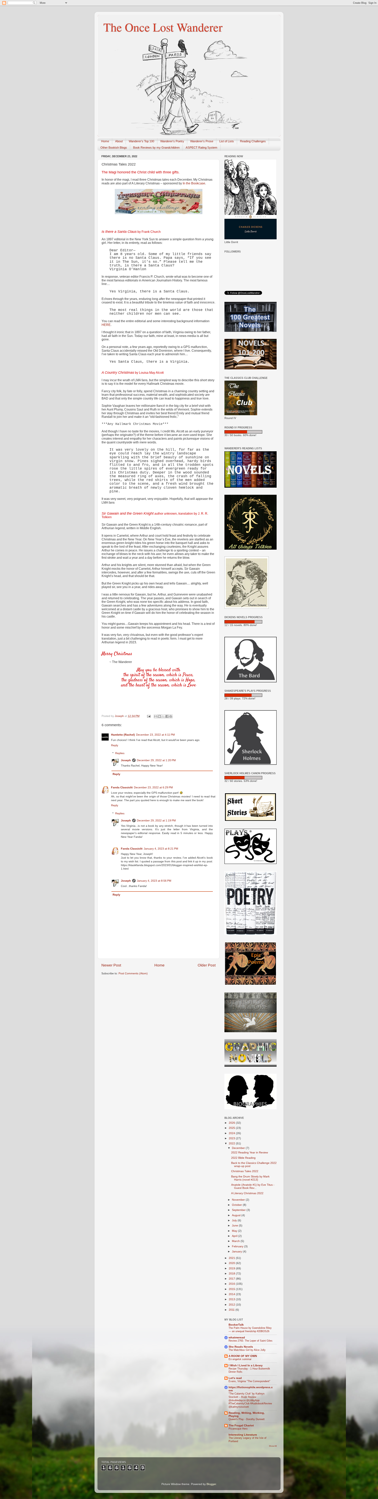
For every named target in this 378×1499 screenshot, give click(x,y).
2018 (232, 1273)
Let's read (235, 1378)
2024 (232, 1133)
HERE (106, 324)
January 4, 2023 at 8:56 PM (154, 880)
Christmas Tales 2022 (244, 1171)
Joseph (126, 760)
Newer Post (111, 965)
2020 (232, 1263)
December (239, 1148)
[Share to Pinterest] (171, 716)
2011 (232, 1309)
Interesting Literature (243, 1434)
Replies (119, 753)
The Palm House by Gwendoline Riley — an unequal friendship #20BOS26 (250, 1329)
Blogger (211, 1484)
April (235, 1236)
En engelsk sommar (240, 1359)
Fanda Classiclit (122, 787)
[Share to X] (163, 716)
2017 (232, 1278)
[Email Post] (148, 716)
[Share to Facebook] (167, 716)
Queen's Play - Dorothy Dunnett (247, 1419)
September (239, 1210)
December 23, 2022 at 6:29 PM (153, 787)
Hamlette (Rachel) (123, 734)
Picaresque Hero (238, 1428)
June (235, 1225)
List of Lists (226, 141)
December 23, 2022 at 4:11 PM (155, 734)
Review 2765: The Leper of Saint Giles (250, 1340)
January (237, 1251)
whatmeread (237, 1337)
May (235, 1230)
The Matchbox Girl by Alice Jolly (247, 1349)
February (238, 1246)
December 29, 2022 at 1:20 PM (156, 760)
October (237, 1204)
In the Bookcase (194, 183)
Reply (114, 745)
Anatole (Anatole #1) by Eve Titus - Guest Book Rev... (252, 1186)
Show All (273, 1446)
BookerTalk (236, 1324)
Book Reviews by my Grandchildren (156, 147)
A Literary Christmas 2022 (247, 1193)
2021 (232, 1258)
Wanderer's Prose (201, 141)
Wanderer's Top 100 (141, 141)
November (239, 1199)
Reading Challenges (253, 141)
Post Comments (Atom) (133, 973)
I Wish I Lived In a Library (246, 1365)
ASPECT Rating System (201, 147)
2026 (232, 1122)
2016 (232, 1283)
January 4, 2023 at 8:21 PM (161, 848)
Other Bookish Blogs (113, 147)
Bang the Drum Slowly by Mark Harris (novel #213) (250, 1178)
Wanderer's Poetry (172, 141)
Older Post (207, 965)
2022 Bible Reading (243, 1157)
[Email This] (156, 716)
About (119, 141)
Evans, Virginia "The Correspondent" (249, 1381)
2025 (232, 1127)
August (236, 1215)
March (236, 1241)
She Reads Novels (241, 1346)
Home (105, 141)
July (235, 1220)
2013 (232, 1299)
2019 (232, 1268)
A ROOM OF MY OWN (243, 1356)
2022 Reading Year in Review (249, 1152)
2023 (232, 1138)
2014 (232, 1294)
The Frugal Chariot (241, 1425)
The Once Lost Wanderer (162, 27)
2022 (232, 1143)
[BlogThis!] (159, 716)
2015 (232, 1289)
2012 (232, 1304)
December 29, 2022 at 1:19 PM (156, 820)
